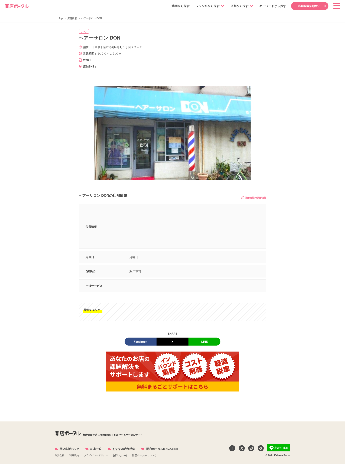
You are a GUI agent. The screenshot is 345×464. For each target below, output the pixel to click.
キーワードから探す (272, 6)
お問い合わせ (120, 455)
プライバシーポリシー (96, 455)
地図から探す (181, 6)
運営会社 (59, 455)
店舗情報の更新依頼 (255, 197)
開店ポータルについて (144, 455)
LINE (204, 342)
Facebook (140, 342)
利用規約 (74, 455)
